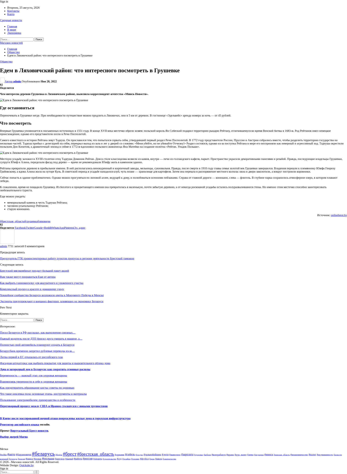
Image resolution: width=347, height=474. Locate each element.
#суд (119, 458)
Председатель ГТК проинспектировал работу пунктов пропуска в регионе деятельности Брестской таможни (67, 258)
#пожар (37, 458)
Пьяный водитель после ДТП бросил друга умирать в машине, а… (41, 338)
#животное (175, 454)
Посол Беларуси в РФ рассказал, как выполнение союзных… (38, 332)
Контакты (13, 10)
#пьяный (69, 459)
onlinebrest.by (339, 215)
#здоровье (198, 455)
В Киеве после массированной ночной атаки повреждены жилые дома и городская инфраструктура (65, 418)
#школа (158, 459)
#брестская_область (12, 221)
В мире (11, 29)
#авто (11, 454)
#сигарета (97, 459)
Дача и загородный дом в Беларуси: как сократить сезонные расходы (45, 369)
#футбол (144, 458)
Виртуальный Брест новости (29, 430)
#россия (88, 458)
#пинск (29, 459)
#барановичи (23, 454)
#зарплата (187, 454)
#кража (230, 454)
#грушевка (30, 221)
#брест (69, 454)
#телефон (126, 459)
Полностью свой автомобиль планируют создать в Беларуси (37, 344)
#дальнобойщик (152, 454)
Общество (6, 61)
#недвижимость (325, 454)
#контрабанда (219, 454)
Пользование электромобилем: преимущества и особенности (37, 400)
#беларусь (43, 454)
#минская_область (282, 455)
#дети (165, 454)
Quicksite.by (26, 465)
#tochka (3, 454)
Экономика (14, 32)
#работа (78, 458)
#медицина (259, 455)
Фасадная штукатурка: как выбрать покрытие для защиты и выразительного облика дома (55, 363)
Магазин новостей (11, 42)
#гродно (139, 455)
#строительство (109, 459)
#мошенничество (299, 454)
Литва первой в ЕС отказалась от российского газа (31, 357)
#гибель (130, 454)
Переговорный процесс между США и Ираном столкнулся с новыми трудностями (54, 406)
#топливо (135, 459)
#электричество (169, 459)
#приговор (60, 459)
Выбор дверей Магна (14, 436)
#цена (152, 459)
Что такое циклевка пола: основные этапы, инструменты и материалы (43, 393)
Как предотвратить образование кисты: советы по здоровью (37, 387)
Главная (12, 26)
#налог (312, 454)
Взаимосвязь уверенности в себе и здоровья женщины (33, 381)
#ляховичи (43, 221)
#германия (119, 454)
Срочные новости (11, 20)
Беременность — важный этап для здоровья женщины (33, 375)
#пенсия (21, 459)
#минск (268, 454)
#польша (48, 458)
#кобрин (207, 455)
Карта (10, 14)
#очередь (13, 459)
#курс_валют (241, 454)
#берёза (58, 455)
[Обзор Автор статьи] (7, 242)
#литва (250, 454)
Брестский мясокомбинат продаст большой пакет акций (34, 270)
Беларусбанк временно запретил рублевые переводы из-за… (37, 350)
